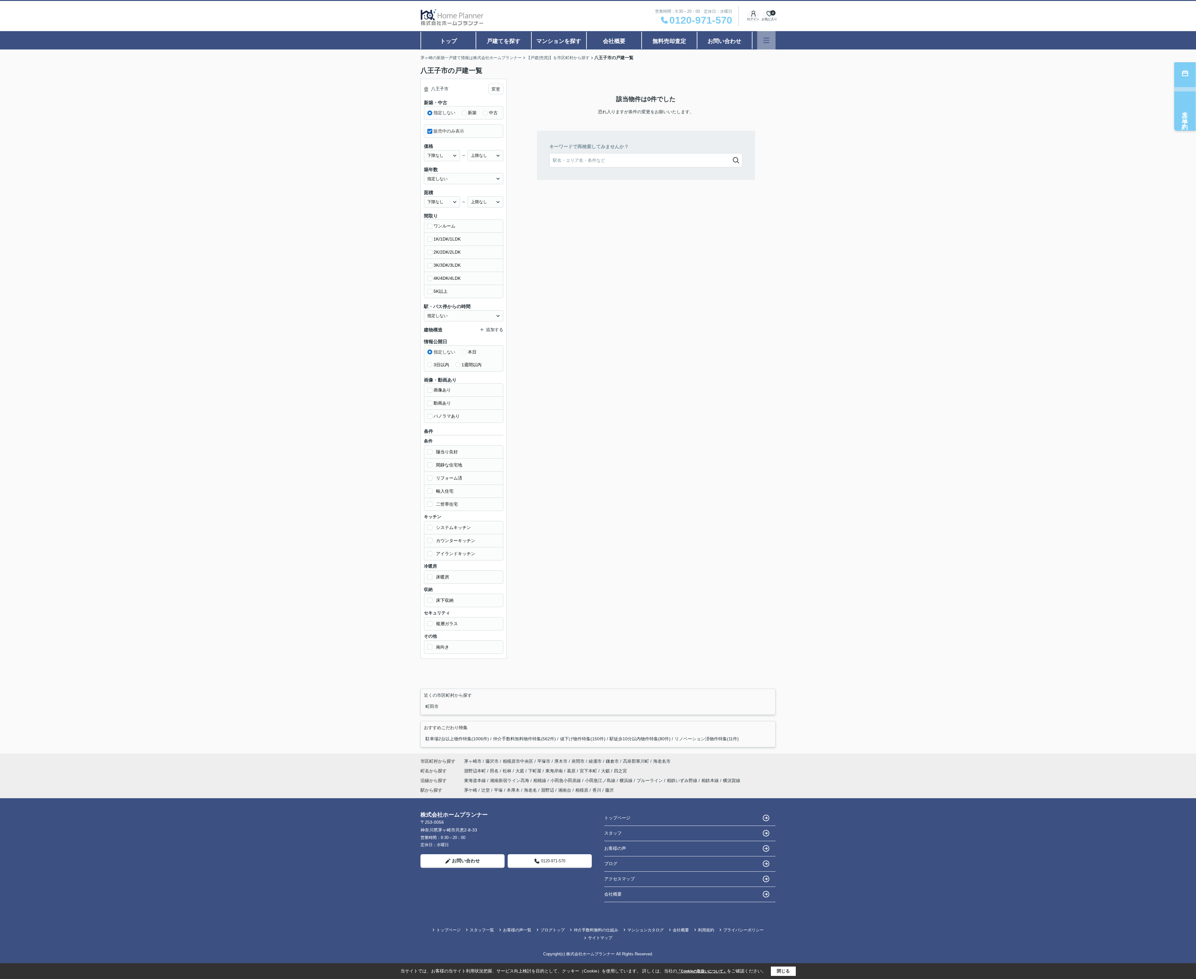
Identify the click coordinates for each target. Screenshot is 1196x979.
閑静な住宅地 (449, 464)
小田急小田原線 (566, 780)
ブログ (610, 863)
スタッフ (613, 833)
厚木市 (560, 761)
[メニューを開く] (766, 40)
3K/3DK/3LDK (447, 265)
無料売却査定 (669, 41)
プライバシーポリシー (743, 930)
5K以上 (441, 291)
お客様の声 (615, 848)
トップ (448, 41)
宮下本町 (589, 770)
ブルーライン (650, 780)
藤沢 (609, 790)
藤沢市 (492, 761)
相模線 (540, 780)
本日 (472, 351)
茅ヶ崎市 (473, 761)
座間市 (578, 761)
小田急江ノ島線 (601, 780)
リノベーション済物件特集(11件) (707, 738)
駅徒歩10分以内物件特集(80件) (640, 738)
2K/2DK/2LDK (447, 252)
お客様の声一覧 (517, 930)
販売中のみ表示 (449, 131)
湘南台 (564, 790)
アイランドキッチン (455, 553)
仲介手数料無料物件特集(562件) (524, 738)
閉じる (783, 970)
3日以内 (441, 364)
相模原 (581, 790)
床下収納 (444, 600)
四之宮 (620, 770)
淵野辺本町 (475, 770)
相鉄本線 (710, 780)
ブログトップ (552, 930)
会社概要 (614, 41)
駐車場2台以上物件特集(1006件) (457, 738)
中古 (493, 112)
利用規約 (706, 930)
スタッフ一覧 (482, 930)
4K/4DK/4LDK (447, 278)
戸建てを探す (503, 41)
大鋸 (606, 770)
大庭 (520, 770)
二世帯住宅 (447, 504)
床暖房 (442, 576)
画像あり (442, 389)
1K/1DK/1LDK (447, 239)
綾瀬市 (595, 761)
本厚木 (513, 790)
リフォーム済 (449, 477)
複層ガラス (447, 623)
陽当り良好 (447, 451)
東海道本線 (475, 780)
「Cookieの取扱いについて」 (702, 971)
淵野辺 (547, 790)
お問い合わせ (724, 41)
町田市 (432, 706)
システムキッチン (453, 527)
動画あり (442, 402)
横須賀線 (731, 780)
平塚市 (543, 761)
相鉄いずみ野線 (683, 780)
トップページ (617, 817)
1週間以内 (472, 364)
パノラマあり (447, 416)
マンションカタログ (645, 930)
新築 (472, 112)
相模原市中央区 (518, 761)
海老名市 (662, 761)
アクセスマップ (619, 878)
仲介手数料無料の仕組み (596, 930)
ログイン (753, 19)
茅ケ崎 (470, 790)
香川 (596, 790)
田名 (495, 770)
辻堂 (485, 790)
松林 (508, 770)
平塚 (498, 790)
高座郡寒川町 (636, 761)
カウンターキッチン (455, 540)
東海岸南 (554, 770)
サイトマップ (600, 937)
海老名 (530, 790)
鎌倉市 (612, 761)
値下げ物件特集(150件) (582, 738)
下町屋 (535, 770)
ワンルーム (444, 225)
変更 (495, 89)
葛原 (572, 770)
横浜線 (626, 780)
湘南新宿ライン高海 (510, 780)
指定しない (444, 112)
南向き (442, 646)
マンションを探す (558, 41)
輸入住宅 (444, 491)
